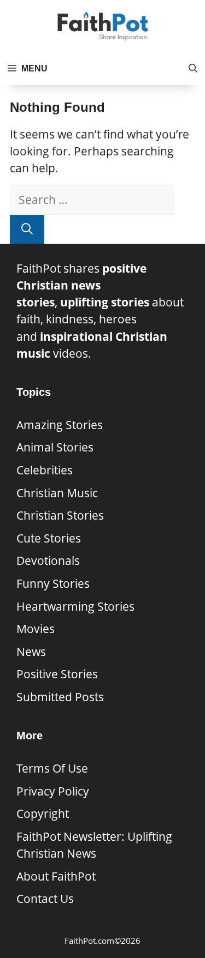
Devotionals (48, 560)
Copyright (42, 813)
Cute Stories (48, 538)
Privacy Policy (52, 791)
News (31, 651)
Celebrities (44, 470)
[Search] (27, 229)
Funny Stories (53, 583)
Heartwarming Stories (75, 606)
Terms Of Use (52, 768)
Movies (35, 628)
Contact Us (45, 898)
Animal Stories (54, 447)
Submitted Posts (60, 696)
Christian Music (57, 493)
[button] (193, 68)
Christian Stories (60, 515)
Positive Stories (57, 674)
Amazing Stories (59, 424)
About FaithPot (56, 876)
